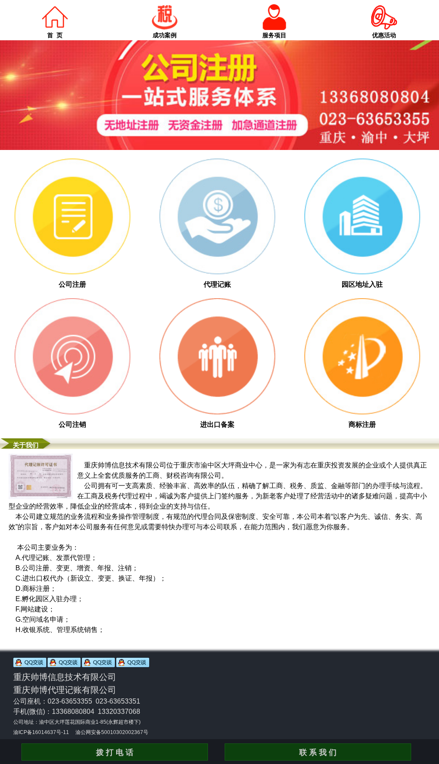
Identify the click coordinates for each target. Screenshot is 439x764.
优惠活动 (384, 35)
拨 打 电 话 (114, 752)
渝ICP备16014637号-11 (41, 732)
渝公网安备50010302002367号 (111, 732)
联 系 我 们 (318, 752)
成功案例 (165, 35)
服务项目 (274, 35)
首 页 (55, 35)
